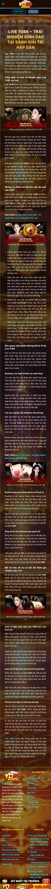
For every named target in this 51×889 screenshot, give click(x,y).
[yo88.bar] (26, 4)
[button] (3, 4)
